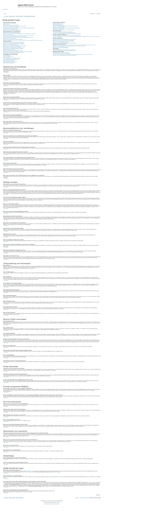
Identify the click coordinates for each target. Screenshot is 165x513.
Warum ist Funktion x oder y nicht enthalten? (62, 53)
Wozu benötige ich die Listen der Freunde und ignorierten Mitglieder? (66, 35)
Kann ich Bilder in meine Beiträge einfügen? (12, 58)
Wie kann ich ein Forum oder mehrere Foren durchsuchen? (64, 39)
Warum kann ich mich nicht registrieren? (11, 25)
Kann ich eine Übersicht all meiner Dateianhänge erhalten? (64, 50)
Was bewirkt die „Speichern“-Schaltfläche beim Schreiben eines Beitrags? (17, 51)
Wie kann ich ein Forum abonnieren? (60, 46)
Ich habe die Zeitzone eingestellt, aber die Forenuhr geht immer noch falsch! (18, 35)
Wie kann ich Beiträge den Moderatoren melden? (13, 50)
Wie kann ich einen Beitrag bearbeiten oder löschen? (13, 43)
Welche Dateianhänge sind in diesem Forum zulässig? (63, 49)
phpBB (47, 500)
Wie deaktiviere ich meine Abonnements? (61, 47)
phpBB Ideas (60, 476)
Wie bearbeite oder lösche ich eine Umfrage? (12, 46)
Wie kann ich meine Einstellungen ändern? (11, 32)
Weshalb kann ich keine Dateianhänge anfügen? (13, 48)
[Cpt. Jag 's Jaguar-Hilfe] (10, 5)
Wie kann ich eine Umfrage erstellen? (10, 44)
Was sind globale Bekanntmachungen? (11, 59)
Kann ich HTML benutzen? (8, 56)
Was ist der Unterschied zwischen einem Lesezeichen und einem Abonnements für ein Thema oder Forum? (74, 44)
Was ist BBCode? (6, 55)
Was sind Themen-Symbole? (9, 62)
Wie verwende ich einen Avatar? (9, 38)
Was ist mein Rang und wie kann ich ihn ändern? (13, 39)
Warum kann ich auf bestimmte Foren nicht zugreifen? (14, 47)
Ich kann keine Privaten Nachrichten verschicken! (62, 31)
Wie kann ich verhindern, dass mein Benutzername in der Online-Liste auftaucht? (19, 33)
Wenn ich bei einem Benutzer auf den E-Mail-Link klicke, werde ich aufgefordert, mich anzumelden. (22, 40)
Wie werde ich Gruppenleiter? (59, 27)
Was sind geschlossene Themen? (10, 61)
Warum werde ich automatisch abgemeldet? (12, 29)
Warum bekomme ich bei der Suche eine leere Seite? (63, 41)
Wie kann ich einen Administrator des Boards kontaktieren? (64, 55)
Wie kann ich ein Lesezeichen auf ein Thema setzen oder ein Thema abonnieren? (69, 45)
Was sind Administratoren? (58, 23)
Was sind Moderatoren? (57, 24)
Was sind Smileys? (7, 57)
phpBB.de (69, 153)
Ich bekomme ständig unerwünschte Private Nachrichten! (64, 32)
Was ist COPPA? (6, 24)
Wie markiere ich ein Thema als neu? (10, 53)
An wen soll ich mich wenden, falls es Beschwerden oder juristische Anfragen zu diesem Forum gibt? (73, 54)
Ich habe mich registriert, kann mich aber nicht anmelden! (14, 26)
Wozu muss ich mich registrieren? (9, 23)
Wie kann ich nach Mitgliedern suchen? (60, 42)
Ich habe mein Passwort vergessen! (10, 28)
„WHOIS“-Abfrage (92, 482)
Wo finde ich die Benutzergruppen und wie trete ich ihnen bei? (65, 26)
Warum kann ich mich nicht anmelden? (11, 27)
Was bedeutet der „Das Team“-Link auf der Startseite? (63, 29)
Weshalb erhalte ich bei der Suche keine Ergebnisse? (63, 40)
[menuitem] (4, 13)
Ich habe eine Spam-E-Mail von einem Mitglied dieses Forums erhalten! (67, 33)
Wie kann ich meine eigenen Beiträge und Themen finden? (64, 43)
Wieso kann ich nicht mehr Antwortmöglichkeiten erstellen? (14, 45)
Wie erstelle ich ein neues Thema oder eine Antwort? (13, 42)
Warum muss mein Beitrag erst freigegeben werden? (13, 52)
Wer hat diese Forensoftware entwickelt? (61, 52)
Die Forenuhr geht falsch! (8, 34)
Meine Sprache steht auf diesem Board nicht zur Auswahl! (14, 36)
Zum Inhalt (5, 9)
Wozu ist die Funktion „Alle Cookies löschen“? (12, 30)
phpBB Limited (61, 153)
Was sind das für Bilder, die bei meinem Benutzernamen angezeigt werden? (18, 37)
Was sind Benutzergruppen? (58, 25)
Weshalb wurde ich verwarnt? (9, 49)
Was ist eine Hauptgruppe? (58, 28)
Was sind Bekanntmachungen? (9, 60)
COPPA (68, 89)
